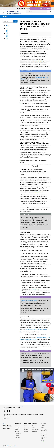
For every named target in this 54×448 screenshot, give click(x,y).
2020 (7, 31)
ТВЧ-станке (36, 289)
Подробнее (6, 418)
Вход (41, 8)
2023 (7, 30)
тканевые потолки (38, 61)
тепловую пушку (38, 192)
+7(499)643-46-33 (21, 8)
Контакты (34, 431)
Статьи (7, 25)
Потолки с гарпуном (26, 428)
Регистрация (47, 8)
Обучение (17, 437)
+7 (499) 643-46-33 (7, 415)
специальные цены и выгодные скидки (36, 329)
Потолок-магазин (11, 445)
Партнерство (35, 429)
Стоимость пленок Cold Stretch (29, 300)
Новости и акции (17, 428)
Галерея (26, 431)
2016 (7, 38)
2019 (7, 33)
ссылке (22, 364)
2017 (7, 37)
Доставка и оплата (18, 434)
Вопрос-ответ (34, 426)
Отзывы (26, 425)
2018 (7, 35)
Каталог (5, 16)
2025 (7, 28)
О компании (18, 425)
